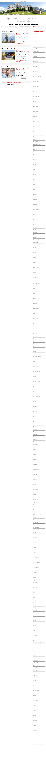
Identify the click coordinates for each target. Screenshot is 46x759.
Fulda (34, 269)
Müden (34, 419)
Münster (34, 426)
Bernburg (35, 159)
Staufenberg (35, 539)
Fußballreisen (35, 670)
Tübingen (35, 572)
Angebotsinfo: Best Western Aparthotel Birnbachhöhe (12, 82)
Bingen (34, 164)
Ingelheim (35, 323)
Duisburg (35, 219)
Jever (34, 331)
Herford (34, 311)
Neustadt (35, 434)
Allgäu (34, 38)
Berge (19, 43)
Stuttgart (34, 552)
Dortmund (35, 214)
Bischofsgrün (35, 169)
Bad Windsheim (36, 126)
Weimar (34, 585)
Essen (34, 247)
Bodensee (35, 176)
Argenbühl (35, 48)
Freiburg (34, 262)
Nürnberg (35, 454)
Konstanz (35, 353)
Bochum (34, 174)
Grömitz (34, 285)
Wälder (21, 43)
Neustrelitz (35, 439)
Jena (34, 328)
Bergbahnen (35, 650)
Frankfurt (35, 259)
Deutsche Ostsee (36, 209)
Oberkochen (35, 461)
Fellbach (34, 252)
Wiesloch (35, 595)
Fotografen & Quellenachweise (29, 757)
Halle (34, 288)
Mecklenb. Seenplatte (37, 399)
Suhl (34, 554)
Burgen (34, 657)
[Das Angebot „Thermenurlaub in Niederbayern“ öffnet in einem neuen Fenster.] (8, 77)
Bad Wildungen (36, 121)
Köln (34, 363)
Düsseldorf (35, 224)
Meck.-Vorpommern (36, 396)
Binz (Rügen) (35, 166)
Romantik (34, 697)
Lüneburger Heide (36, 381)
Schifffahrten (20, 60)
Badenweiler (35, 131)
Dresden (34, 217)
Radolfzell (35, 494)
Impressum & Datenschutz (16, 757)
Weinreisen (35, 735)
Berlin (34, 156)
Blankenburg (35, 171)
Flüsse (25, 60)
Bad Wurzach (35, 129)
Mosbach (35, 411)
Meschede (35, 404)
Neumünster (35, 431)
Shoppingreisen (35, 710)
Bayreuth (35, 151)
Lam (34, 368)
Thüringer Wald (36, 567)
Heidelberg (35, 298)
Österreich (34, 625)
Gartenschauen (35, 672)
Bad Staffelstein (36, 114)
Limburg (34, 376)
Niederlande (35, 635)
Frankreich (34, 620)
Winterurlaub (35, 740)
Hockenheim (35, 321)
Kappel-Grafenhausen (37, 333)
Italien (34, 615)
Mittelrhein (35, 409)
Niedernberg (35, 444)
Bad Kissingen (35, 91)
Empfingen (35, 232)
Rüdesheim (35, 517)
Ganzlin (34, 272)
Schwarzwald (35, 522)
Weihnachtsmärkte (36, 733)
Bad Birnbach (35, 66)
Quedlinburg (35, 489)
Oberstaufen (35, 466)
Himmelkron (35, 318)
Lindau (34, 378)
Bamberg (35, 136)
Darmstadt (35, 199)
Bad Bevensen (36, 63)
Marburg (34, 391)
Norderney (35, 449)
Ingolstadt (35, 326)
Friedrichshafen (36, 267)
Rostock (34, 512)
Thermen (19, 79)
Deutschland (18, 34)
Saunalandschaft (36, 700)
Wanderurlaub (35, 728)
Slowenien (34, 622)
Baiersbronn (35, 134)
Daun (34, 202)
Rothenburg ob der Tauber (38, 514)
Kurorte (34, 685)
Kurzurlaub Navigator (23, 1)
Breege (34, 184)
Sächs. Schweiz (36, 557)
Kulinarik (34, 680)
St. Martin (35, 537)
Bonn (34, 179)
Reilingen (35, 504)
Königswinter (35, 366)
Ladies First (35, 687)
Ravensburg (35, 499)
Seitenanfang (23, 750)
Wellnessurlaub (18, 61)
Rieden (34, 509)
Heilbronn (35, 303)
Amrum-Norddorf (36, 43)
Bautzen (34, 139)
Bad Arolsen (35, 61)
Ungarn (34, 640)
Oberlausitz (35, 464)
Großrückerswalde (36, 283)
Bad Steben (35, 116)
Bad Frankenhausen (37, 76)
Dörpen (34, 222)
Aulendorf (35, 58)
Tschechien (35, 617)
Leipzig (34, 373)
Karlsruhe (35, 336)
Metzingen (35, 406)
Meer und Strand (36, 690)
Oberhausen (35, 459)
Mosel (34, 414)
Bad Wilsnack (35, 124)
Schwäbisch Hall (36, 527)
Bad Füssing (35, 78)
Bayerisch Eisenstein (37, 141)
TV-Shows (34, 723)
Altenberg (35, 41)
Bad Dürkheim (35, 68)
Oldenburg (35, 474)
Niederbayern (35, 441)
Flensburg (35, 254)
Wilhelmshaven (36, 597)
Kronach (34, 361)
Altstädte (34, 647)
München (35, 424)
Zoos (33, 745)
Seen (23, 60)
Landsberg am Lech (37, 371)
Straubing (35, 549)
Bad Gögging (35, 83)
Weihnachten (35, 730)
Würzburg (35, 612)
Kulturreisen (35, 682)
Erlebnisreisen (35, 660)
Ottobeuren (35, 479)
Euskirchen (35, 249)
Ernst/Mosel (35, 242)
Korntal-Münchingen (37, 356)
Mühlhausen (35, 421)
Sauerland (35, 519)
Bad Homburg (35, 86)
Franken (34, 257)
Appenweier (35, 46)
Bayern (34, 146)
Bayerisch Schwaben (37, 144)
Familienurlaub (35, 662)
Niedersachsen (36, 446)
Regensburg (35, 502)
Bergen (34, 154)
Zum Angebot (24, 41)
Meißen (34, 401)
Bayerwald (35, 149)
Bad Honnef (35, 88)
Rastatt (34, 497)
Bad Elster (35, 73)
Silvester (34, 715)
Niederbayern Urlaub (19, 33)
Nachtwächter (35, 695)
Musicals (34, 692)
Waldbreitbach (35, 582)
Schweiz (34, 632)
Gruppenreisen (35, 675)
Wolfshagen (35, 607)
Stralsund (35, 547)
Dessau (34, 207)
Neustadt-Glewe (36, 436)
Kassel (34, 338)
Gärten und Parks (36, 677)
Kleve (34, 346)
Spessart (35, 534)
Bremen (34, 189)
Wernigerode (35, 587)
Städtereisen (35, 720)
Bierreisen (34, 655)
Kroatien (34, 627)
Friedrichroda (35, 264)
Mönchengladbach (36, 416)
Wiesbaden (35, 592)
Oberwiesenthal (36, 469)
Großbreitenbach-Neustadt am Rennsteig (38, 280)
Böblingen (35, 194)
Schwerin (35, 524)
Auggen (34, 53)
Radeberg (35, 492)
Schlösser (34, 705)
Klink (34, 348)
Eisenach (35, 227)
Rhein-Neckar (35, 507)
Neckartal (35, 429)
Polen (34, 630)
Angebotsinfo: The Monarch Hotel (9, 63)
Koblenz (34, 351)
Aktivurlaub (35, 645)
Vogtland (34, 580)
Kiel (34, 341)
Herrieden (35, 313)
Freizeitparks (35, 667)
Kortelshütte (35, 358)
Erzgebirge (35, 244)
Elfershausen (35, 229)
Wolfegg (34, 602)
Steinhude (35, 544)
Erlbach (34, 237)
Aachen (34, 36)
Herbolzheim (35, 308)
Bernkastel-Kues (36, 161)
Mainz (34, 386)
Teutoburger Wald (36, 562)
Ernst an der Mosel (36, 239)
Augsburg (35, 56)
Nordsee (34, 451)
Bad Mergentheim (36, 96)
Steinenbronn (35, 542)
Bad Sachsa (35, 106)
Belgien (34, 637)
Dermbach (35, 204)
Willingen (35, 600)
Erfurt (34, 234)
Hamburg (35, 293)
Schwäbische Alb (36, 529)
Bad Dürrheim (35, 71)
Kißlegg (34, 343)
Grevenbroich (35, 277)
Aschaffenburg (36, 51)
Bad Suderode (35, 119)
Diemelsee (35, 212)
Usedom (34, 577)
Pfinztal (34, 484)
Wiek (34, 590)
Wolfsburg (35, 605)
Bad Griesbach (36, 81)
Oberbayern (35, 456)
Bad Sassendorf (36, 111)
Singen (34, 532)
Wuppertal (35, 610)
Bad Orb (34, 101)
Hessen (34, 316)
